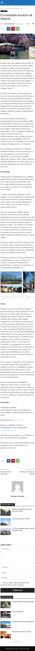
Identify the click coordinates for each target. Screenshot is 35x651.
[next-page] (5, 538)
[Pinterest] (13, 29)
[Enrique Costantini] (17, 487)
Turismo (3, 524)
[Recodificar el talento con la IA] (5, 634)
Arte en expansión (17, 611)
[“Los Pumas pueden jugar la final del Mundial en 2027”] (5, 531)
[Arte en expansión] (5, 614)
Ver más (17, 641)
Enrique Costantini (17, 496)
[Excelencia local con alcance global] (5, 624)
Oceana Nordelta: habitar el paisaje (23, 601)
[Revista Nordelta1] (1, 24)
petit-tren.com (18, 420)
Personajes (4, 534)
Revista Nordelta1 (10, 23)
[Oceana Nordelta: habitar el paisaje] (5, 604)
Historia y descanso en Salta (20, 519)
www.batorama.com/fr (8, 430)
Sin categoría (4, 11)
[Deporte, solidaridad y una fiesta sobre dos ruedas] (5, 512)
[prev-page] (1, 538)
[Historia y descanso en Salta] (5, 521)
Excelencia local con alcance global (22, 621)
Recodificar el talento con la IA (21, 631)
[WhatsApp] (17, 29)
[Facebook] (8, 29)
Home (2, 8)
